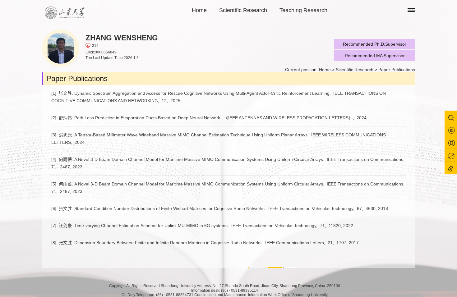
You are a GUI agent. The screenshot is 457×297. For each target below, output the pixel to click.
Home (199, 10)
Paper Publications (396, 69)
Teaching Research (303, 10)
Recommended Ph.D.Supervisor (374, 44)
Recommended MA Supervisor (375, 55)
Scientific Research (243, 10)
